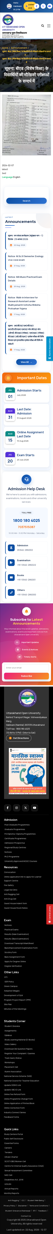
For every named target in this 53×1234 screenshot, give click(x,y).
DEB (15, 37)
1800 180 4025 (26, 520)
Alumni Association (12, 1071)
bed (4, 173)
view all (25, 362)
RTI (5, 977)
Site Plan (8, 1004)
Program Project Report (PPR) (17, 1000)
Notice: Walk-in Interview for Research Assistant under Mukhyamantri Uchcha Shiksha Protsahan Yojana (24, 303)
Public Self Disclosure (13, 1138)
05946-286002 (25, 550)
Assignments (10, 1030)
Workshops (9, 1062)
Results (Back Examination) (16, 938)
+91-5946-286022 (26, 564)
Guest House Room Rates (16, 908)
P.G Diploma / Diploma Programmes (20, 834)
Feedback (42, 1211)
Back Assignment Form (14, 957)
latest (5, 169)
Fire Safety (9, 885)
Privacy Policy (9, 1205)
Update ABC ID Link (12, 1089)
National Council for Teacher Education (21, 1080)
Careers (8, 1147)
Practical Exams (11, 929)
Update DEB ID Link (12, 1085)
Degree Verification (13, 966)
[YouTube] (34, 807)
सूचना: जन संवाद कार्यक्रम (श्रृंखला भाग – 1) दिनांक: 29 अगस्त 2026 (25, 237)
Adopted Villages (12, 990)
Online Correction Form (14, 1108)
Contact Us (26, 1216)
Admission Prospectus (14, 843)
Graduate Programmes (14, 829)
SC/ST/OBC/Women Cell (15, 1161)
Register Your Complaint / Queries (19, 1053)
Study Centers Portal (13, 1134)
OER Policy (9, 981)
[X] (25, 807)
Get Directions (21, 738)
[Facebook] (7, 807)
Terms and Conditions (38, 1205)
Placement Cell (11, 1067)
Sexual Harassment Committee (18, 1170)
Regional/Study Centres (15, 847)
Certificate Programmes (15, 838)
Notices (8, 852)
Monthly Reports (11, 1193)
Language (7, 177)
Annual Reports (11, 1188)
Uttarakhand (7, 36)
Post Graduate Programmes (17, 824)
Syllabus (8, 1035)
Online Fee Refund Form (14, 1094)
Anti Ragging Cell (11, 894)
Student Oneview (12, 1026)
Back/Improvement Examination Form (21, 948)
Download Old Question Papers (18, 1049)
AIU (23, 37)
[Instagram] (16, 807)
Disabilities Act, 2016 (13, 1179)
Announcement (19, 47)
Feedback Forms (11, 1117)
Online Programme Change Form (18, 1099)
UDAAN (7, 1184)
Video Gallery (10, 1044)
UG (12, 37)
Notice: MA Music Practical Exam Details (25, 278)
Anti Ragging (13, 1200)
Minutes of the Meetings (15, 1009)
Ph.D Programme (11, 856)
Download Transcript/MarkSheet (19, 943)
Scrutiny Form (10, 952)
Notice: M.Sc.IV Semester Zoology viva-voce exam (25, 258)
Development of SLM (13, 995)
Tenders (8, 1152)
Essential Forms (11, 1143)
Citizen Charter (11, 1157)
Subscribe (26, 675)
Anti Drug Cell (10, 899)
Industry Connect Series (15, 1112)
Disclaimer (22, 1205)
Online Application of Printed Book (19, 1103)
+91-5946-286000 (26, 594)
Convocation (10, 872)
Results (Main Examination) (16, 934)
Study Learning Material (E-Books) (19, 1039)
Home (5, 47)
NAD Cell (8, 1175)
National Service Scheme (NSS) (18, 1076)
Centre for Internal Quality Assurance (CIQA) (24, 1166)
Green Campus (11, 986)
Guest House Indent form (15, 903)
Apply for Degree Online (15, 961)
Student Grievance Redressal (17, 1211)
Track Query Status (13, 1058)
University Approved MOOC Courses (20, 861)
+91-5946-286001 (26, 579)
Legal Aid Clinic (10, 889)
